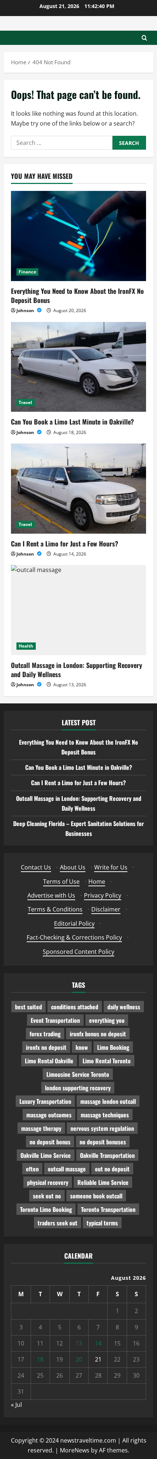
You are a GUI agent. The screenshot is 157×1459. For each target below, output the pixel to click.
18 (40, 1359)
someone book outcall (96, 1195)
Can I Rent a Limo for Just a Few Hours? (64, 543)
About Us (72, 867)
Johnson (25, 310)
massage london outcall (108, 1101)
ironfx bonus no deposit (98, 1033)
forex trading (45, 1033)
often (32, 1168)
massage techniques (105, 1114)
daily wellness (123, 1006)
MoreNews (74, 1450)
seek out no (47, 1195)
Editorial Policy (74, 923)
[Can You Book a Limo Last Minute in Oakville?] (78, 367)
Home (96, 882)
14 (98, 1343)
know (82, 1047)
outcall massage (67, 1168)
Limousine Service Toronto (77, 1074)
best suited (28, 1006)
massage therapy (41, 1128)
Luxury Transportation (45, 1101)
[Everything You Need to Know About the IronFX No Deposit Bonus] (78, 236)
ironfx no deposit (46, 1047)
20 (79, 1359)
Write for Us (110, 867)
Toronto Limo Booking (46, 1209)
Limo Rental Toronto (107, 1060)
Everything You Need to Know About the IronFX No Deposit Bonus (77, 295)
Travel (25, 402)
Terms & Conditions (55, 909)
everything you (107, 1020)
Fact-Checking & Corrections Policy (74, 937)
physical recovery (47, 1182)
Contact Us (36, 867)
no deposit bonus (50, 1141)
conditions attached (74, 1006)
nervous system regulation (102, 1128)
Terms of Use (61, 882)
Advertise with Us (51, 895)
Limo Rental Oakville (49, 1060)
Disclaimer (105, 909)
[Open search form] (144, 38)
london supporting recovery (78, 1087)
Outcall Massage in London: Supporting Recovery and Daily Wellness (76, 669)
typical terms (102, 1222)
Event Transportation (55, 1020)
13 (79, 1343)
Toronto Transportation (108, 1209)
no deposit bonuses (103, 1141)
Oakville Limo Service (45, 1155)
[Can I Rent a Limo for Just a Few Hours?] (78, 489)
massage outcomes (49, 1114)
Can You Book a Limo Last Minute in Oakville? (72, 421)
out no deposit (112, 1168)
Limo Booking (113, 1047)
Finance (27, 272)
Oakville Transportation (107, 1155)
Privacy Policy (102, 895)
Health (26, 646)
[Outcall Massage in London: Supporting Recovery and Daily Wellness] (78, 610)
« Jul (16, 1405)
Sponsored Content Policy (78, 952)
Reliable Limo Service (103, 1182)
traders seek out (57, 1222)
